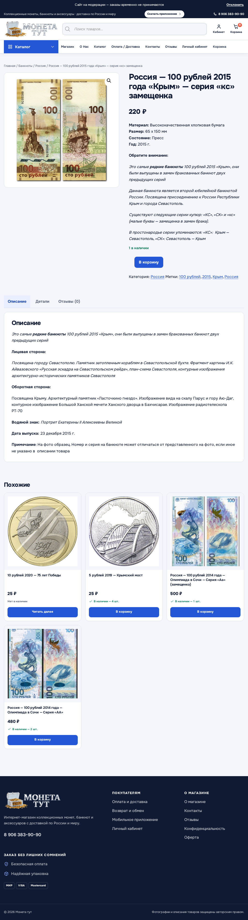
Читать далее (42, 612)
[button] (110, 81)
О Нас (84, 47)
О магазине (195, 801)
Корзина (219, 47)
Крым (218, 276)
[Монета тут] (31, 29)
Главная (10, 66)
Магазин (67, 47)
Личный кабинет (194, 47)
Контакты (152, 47)
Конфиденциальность (204, 828)
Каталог (100, 47)
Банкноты (25, 66)
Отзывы (171, 47)
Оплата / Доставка (125, 47)
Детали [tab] (42, 301)
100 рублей (190, 276)
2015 (206, 276)
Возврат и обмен (128, 810)
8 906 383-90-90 (22, 835)
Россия (40, 66)
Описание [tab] (17, 301)
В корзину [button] (124, 612)
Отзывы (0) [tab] (69, 301)
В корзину (149, 262)
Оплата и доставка (129, 801)
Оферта (191, 837)
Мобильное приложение (135, 819)
